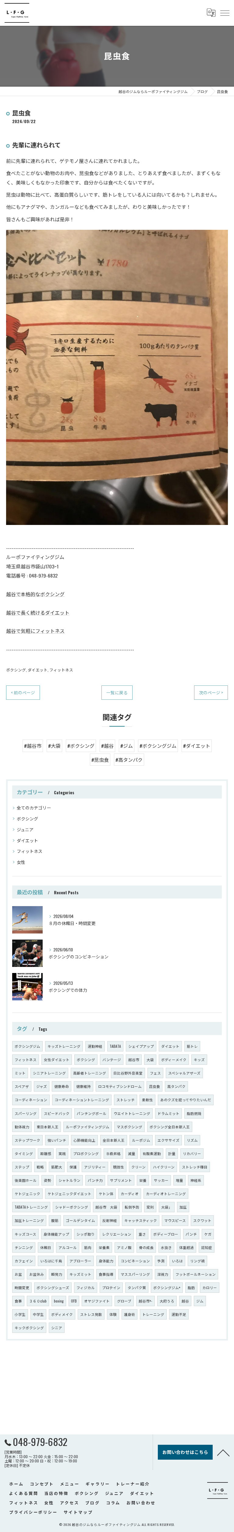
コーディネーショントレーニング (82, 1099)
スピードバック (56, 1113)
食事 (18, 1300)
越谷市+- (145, 1300)
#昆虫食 (100, 759)
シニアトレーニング (49, 1072)
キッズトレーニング (64, 1046)
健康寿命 (61, 1086)
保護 (73, 1166)
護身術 (129, 1314)
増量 (179, 1180)
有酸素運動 (152, 1153)
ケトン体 (106, 1193)
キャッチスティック (140, 1220)
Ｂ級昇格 (113, 1153)
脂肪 (191, 1287)
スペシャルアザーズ (184, 1072)
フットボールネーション (196, 1274)
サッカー (161, 1180)
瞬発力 (56, 1274)
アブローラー (80, 1260)
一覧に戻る (117, 692)
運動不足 (179, 1314)
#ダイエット (196, 745)
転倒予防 (132, 1206)
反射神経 (109, 1220)
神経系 (195, 1180)
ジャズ (41, 1086)
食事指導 (106, 1274)
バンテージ (111, 1059)
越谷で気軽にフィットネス (35, 630)
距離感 (45, 1153)
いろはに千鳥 (51, 1260)
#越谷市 (32, 745)
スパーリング (26, 1113)
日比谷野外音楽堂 (128, 1072)
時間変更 (22, 1287)
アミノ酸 (124, 1247)
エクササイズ (168, 1140)
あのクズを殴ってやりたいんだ (185, 1099)
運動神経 (95, 1046)
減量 (131, 1153)
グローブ (124, 1300)
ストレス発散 (91, 1314)
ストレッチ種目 (194, 1166)
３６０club (38, 1300)
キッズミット (80, 1274)
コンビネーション (135, 1260)
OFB (74, 1300)
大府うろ (167, 1300)
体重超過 (186, 1247)
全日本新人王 (114, 1140)
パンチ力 (95, 1180)
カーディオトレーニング (166, 1193)
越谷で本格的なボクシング (35, 594)
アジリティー (95, 1166)
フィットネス (61, 670)
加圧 (183, 1206)
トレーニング (153, 1314)
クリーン (138, 1166)
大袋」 (166, 1206)
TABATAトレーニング (31, 1206)
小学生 (20, 1314)
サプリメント (121, 1180)
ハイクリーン (164, 1166)
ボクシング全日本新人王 (170, 1126)
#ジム (126, 745)
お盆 (18, 1274)
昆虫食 (154, 1086)
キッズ (199, 1059)
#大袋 (54, 745)
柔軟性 (147, 1099)
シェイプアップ (141, 1046)
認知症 (206, 1247)
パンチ (191, 1234)
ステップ (22, 1166)
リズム (192, 1140)
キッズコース (25, 1234)
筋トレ (192, 1046)
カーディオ (130, 1193)
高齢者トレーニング (89, 1072)
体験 (113, 1314)
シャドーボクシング (71, 1206)
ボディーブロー (165, 1234)
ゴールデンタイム (80, 1220)
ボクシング (16, 670)
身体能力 (106, 1260)
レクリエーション (116, 1234)
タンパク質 (137, 1287)
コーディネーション (31, 1099)
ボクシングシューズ (53, 1287)
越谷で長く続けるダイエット (37, 612)
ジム (200, 1300)
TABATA (115, 1046)
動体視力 (22, 1126)
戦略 (40, 1166)
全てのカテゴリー (34, 807)
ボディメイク (62, 1314)
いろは (177, 1260)
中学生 (38, 1314)
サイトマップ (78, 1512)
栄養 (143, 1180)
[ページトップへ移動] (223, 1452)
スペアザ (22, 1086)
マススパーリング (135, 1274)
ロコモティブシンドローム (120, 1086)
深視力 (162, 1274)
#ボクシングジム (158, 745)
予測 (161, 1260)
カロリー (209, 1287)
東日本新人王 (47, 1126)
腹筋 (54, 1220)
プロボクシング (86, 1153)
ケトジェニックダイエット (69, 1193)
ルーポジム (141, 1140)
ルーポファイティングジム (87, 1126)
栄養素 (104, 1247)
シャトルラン (69, 1180)
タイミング (24, 1153)
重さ (142, 1234)
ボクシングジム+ (166, 1287)
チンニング (24, 1247)
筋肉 (87, 1247)
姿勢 (47, 1180)
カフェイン (24, 1260)
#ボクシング (80, 745)
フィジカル (85, 1287)
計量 (172, 1153)
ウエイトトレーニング (132, 1113)
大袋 (150, 1059)
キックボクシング (29, 1327)
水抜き (166, 1247)
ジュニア (25, 829)
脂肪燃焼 (194, 1113)
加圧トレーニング (29, 1220)
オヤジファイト (97, 1300)
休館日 (45, 1247)
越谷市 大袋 (106, 1206)
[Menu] (225, 12)
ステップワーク (27, 1140)
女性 (21, 862)
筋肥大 (56, 1166)
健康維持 (83, 1086)
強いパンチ (57, 1140)
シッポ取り (85, 1234)
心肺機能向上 (84, 1140)
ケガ (207, 1234)
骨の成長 (146, 1247)
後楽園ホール (26, 1180)
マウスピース (175, 1220)
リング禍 (197, 1260)
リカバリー (192, 1153)
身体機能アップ (56, 1234)
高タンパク (176, 1086)
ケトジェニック (27, 1193)
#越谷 (107, 745)
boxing (59, 1300)
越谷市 (133, 1059)
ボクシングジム (27, 1046)
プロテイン (111, 1287)
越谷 (185, 1300)
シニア (56, 1327)
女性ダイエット (56, 1059)
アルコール (67, 1247)
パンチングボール (91, 1113)
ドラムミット (168, 1113)
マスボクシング (129, 1126)
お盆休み (36, 1274)
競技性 (118, 1166)
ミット (20, 1072)
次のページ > (211, 692)
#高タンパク (129, 759)
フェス (155, 1072)
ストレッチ (125, 1099)
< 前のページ (23, 692)
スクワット (202, 1220)
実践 (62, 1153)
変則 (150, 1206)
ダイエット (38, 670)
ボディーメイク (173, 1059)
